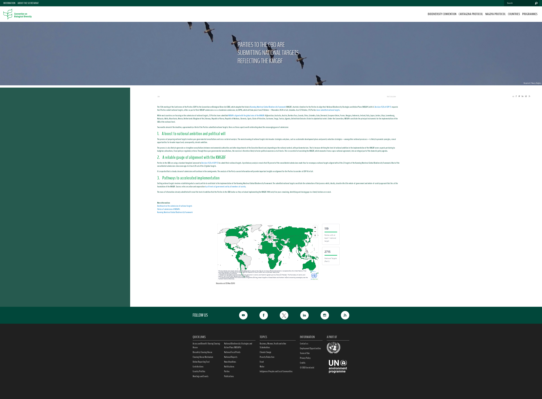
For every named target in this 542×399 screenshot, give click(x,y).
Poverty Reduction (267, 357)
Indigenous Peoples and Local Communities (276, 371)
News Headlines (230, 361)
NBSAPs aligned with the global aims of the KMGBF (246, 115)
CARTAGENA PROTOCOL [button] (471, 14)
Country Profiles (199, 371)
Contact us (304, 343)
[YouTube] (513, 96)
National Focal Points (232, 352)
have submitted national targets (328, 110)
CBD (159, 96)
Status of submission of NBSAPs (168, 209)
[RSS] (528, 96)
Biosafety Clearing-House (202, 352)
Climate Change (265, 352)
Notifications (229, 366)
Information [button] (9, 3)
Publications (229, 376)
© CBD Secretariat (307, 367)
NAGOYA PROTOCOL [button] (495, 14)
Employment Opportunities (310, 348)
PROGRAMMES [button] (529, 14)
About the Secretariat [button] (28, 3)
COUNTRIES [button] (514, 14)
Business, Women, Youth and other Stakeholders (273, 345)
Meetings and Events (200, 376)
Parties (227, 371)
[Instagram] (525, 96)
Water (262, 366)
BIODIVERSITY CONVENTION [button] (442, 14)
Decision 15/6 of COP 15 (383, 106)
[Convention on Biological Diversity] (17, 14)
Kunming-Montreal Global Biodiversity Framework (268, 106)
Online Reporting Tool (201, 361)
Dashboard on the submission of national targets (174, 205)
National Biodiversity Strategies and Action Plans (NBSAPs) (238, 345)
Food (262, 361)
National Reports (230, 357)
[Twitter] (518, 96)
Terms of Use (305, 353)
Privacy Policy (305, 358)
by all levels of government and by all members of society (225, 186)
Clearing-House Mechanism (203, 357)
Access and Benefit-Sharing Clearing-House (206, 345)
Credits (302, 362)
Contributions (198, 366)
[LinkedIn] (521, 96)
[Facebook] (515, 96)
